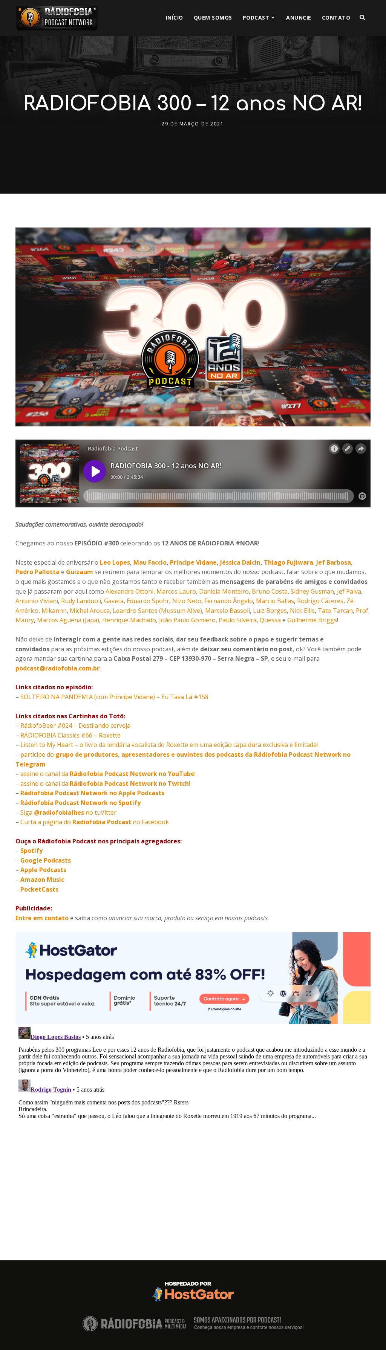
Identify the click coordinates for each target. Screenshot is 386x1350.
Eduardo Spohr (148, 601)
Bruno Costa (270, 591)
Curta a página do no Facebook (94, 822)
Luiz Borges (270, 610)
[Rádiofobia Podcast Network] (56, 18)
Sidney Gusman (312, 591)
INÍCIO (174, 17)
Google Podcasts (45, 860)
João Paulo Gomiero (187, 620)
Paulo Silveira (238, 620)
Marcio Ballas (275, 601)
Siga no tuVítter (68, 812)
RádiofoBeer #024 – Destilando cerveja (75, 725)
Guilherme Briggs (312, 620)
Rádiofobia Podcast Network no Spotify (80, 803)
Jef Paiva (349, 591)
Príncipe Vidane (193, 562)
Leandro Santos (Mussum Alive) (157, 610)
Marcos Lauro (176, 591)
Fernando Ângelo (228, 601)
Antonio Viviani (36, 601)
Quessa (270, 620)
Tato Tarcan (335, 610)
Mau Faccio (150, 562)
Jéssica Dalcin (240, 562)
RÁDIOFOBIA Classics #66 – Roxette (70, 735)
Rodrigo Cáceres (320, 601)
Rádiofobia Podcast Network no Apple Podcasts (92, 793)
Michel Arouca (90, 610)
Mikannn (54, 610)
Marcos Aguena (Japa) (68, 620)
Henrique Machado (129, 620)
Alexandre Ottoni (129, 591)
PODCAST (256, 17)
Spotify (31, 850)
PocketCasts (39, 889)
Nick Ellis (302, 610)
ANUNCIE (298, 17)
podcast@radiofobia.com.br (57, 668)
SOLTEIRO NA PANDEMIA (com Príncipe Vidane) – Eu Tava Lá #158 (114, 697)
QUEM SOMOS (213, 17)
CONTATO (336, 17)
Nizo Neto (186, 601)
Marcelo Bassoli (227, 610)
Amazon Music (42, 879)
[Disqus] (193, 1118)
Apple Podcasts (43, 870)
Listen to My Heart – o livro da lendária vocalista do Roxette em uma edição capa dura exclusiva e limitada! (169, 745)
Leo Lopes (115, 562)
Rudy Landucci (81, 601)
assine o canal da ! (108, 774)
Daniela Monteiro (224, 591)
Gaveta (114, 601)
